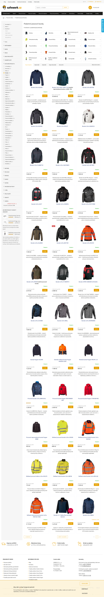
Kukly (7, 94)
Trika (7, 142)
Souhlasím (85, 583)
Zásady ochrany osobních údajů (11, 575)
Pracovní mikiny (9, 150)
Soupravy (7, 124)
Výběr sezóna (8, 35)
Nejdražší (44, 65)
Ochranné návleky (9, 105)
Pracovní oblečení (9, 157)
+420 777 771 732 (87, 575)
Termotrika (8, 137)
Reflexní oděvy (9, 161)
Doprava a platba (11, 2)
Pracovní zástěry (9, 120)
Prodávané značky (33, 580)
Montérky (7, 163)
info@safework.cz (86, 566)
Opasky (7, 107)
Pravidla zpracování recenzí (10, 577)
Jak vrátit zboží (7, 565)
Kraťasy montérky (10, 90)
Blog (5, 2)
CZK (84, 1)
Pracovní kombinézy (10, 159)
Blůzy (7, 70)
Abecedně (61, 65)
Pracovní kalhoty (9, 118)
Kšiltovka (7, 92)
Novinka (7, 28)
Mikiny (7, 96)
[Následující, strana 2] (97, 537)
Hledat (65, 7)
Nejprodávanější (52, 65)
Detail (44, 96)
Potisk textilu (36, 2)
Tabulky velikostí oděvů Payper (36, 577)
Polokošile (8, 112)
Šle (6, 127)
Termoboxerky (9, 131)
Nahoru (28, 537)
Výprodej (7, 33)
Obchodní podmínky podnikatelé (11, 569)
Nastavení (84, 593)
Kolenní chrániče (9, 81)
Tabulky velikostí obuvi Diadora (36, 573)
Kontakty (30, 2)
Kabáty (7, 77)
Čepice (7, 75)
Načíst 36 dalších (62, 537)
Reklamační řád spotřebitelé (10, 571)
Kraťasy (7, 88)
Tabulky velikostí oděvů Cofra (35, 575)
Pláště (7, 109)
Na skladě (8, 24)
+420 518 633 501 (87, 571)
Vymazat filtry (11, 204)
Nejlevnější (37, 65)
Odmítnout (85, 588)
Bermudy (8, 68)
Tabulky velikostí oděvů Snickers (36, 569)
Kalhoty (7, 79)
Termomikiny (8, 146)
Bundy (7, 73)
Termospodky (8, 135)
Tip (6, 31)
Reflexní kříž (8, 122)
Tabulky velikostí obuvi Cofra (35, 571)
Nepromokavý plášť (10, 101)
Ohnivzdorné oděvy (10, 103)
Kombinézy (8, 83)
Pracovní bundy (9, 116)
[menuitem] (6, 13)
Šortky (7, 129)
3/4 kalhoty (8, 66)
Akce (6, 26)
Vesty (7, 144)
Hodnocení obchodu (21, 2)
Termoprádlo (8, 133)
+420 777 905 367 (87, 564)
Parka (7, 148)
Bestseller (8, 37)
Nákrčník (7, 99)
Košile (7, 86)
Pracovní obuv (8, 155)
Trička (7, 140)
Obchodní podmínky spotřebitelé (11, 567)
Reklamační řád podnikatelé (10, 573)
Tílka (6, 153)
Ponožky (8, 114)
